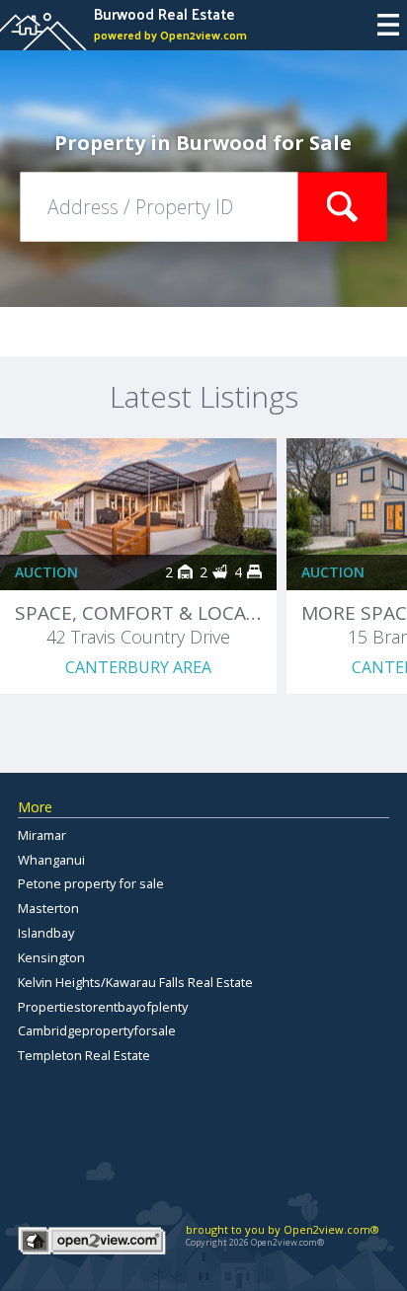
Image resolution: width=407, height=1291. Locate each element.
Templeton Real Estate (84, 1055)
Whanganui (51, 860)
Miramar (42, 835)
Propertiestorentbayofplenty (103, 1007)
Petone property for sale (91, 883)
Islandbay (46, 933)
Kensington (51, 957)
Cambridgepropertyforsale (97, 1030)
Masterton (48, 908)
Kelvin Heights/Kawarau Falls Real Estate (135, 982)
